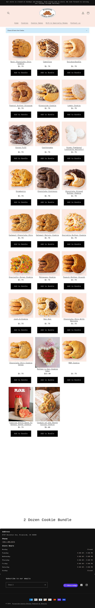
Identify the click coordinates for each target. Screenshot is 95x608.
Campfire (47, 62)
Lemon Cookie (74, 105)
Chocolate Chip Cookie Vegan (20, 364)
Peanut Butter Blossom (20, 105)
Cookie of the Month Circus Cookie (47, 423)
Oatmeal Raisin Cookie (47, 235)
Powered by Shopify (39, 603)
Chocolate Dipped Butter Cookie (74, 192)
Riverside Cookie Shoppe (22, 603)
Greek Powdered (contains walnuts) (74, 148)
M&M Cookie (74, 363)
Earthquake (47, 147)
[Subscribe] (45, 585)
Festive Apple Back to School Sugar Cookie (20, 423)
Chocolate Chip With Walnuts (74, 320)
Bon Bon (47, 319)
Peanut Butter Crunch (74, 277)
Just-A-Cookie (21, 319)
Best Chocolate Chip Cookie (21, 62)
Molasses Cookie (47, 277)
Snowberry (21, 191)
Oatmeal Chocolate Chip (21, 235)
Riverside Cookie (47, 105)
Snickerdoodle (74, 62)
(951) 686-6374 (8, 542)
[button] (8, 13)
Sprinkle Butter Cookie (74, 235)
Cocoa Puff (20, 147)
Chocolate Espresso (47, 191)
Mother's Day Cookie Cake (47, 370)
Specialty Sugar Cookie (21, 277)
